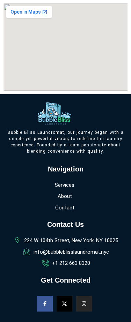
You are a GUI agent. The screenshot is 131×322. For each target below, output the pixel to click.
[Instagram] (84, 304)
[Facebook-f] (45, 304)
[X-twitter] (64, 304)
